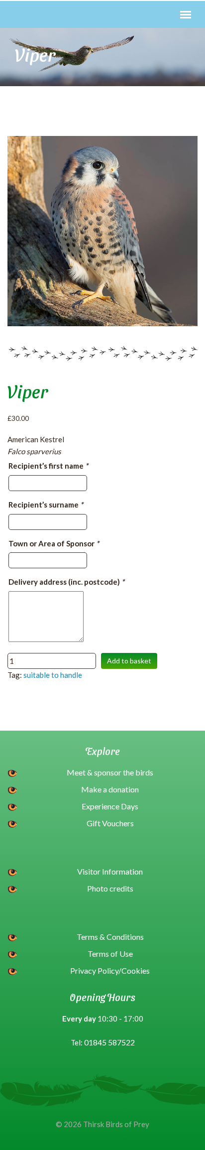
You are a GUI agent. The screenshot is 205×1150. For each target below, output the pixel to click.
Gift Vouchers (110, 823)
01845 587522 (109, 1042)
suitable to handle (52, 674)
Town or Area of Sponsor (53, 543)
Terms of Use (110, 953)
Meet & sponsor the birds (110, 772)
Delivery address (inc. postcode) (66, 581)
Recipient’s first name (48, 465)
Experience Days (110, 806)
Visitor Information (110, 871)
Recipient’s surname (45, 504)
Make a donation (110, 789)
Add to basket (129, 660)
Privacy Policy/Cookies (110, 970)
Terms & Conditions (110, 936)
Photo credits (110, 888)
